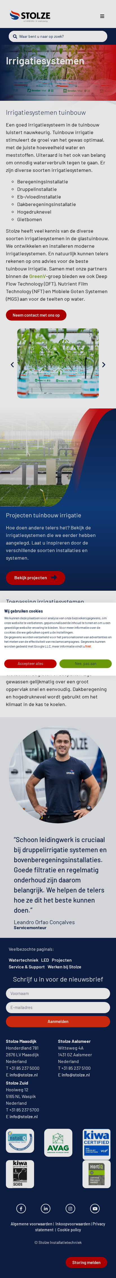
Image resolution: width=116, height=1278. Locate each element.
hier (88, 646)
